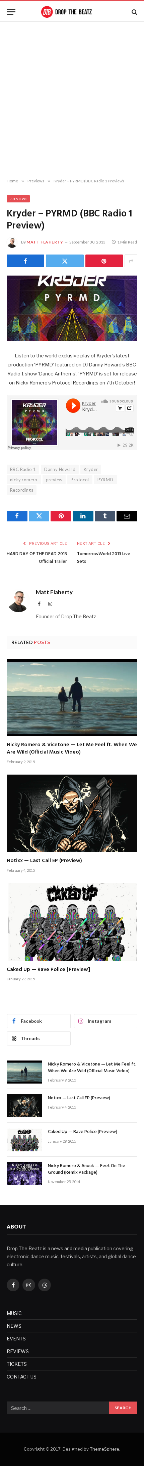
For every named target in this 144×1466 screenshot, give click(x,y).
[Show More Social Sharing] (131, 261)
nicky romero (24, 479)
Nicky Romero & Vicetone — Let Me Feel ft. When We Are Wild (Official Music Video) (72, 749)
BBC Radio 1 (23, 469)
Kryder (91, 469)
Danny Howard (59, 469)
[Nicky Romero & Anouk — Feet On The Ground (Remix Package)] (24, 1173)
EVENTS (16, 1338)
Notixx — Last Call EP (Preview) (44, 860)
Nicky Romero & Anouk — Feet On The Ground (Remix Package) (86, 1169)
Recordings (21, 490)
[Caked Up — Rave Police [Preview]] (72, 922)
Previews (18, 199)
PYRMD (105, 479)
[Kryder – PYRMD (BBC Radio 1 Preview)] (72, 308)
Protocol (80, 479)
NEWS (14, 1326)
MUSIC (14, 1313)
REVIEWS (18, 1351)
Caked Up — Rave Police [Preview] (48, 969)
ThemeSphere (104, 1449)
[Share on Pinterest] (104, 261)
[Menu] (11, 11)
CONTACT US (22, 1376)
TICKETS (17, 1364)
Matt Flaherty (44, 242)
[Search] (133, 11)
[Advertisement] (72, 100)
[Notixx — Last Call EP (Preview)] (72, 813)
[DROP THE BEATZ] (72, 12)
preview (54, 479)
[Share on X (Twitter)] (64, 261)
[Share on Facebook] (25, 261)
